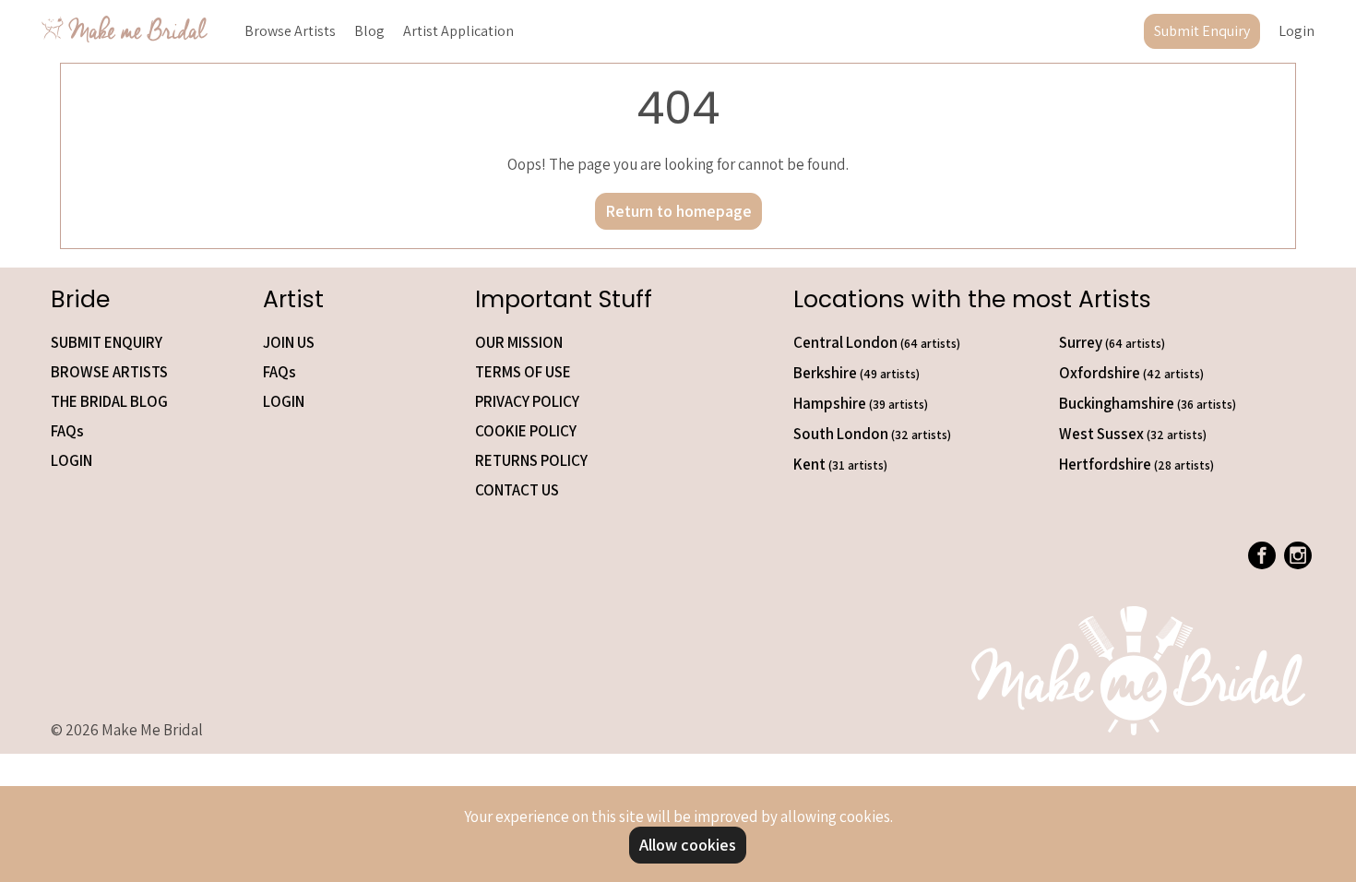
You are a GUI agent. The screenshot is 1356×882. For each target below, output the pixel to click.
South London (872, 433)
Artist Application (458, 31)
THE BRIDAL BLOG (109, 401)
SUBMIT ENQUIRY (106, 342)
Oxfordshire (1131, 373)
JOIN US (289, 342)
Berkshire (856, 373)
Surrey (1112, 342)
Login (1296, 31)
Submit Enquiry (1202, 31)
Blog (369, 31)
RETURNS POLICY (531, 460)
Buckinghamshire (1147, 403)
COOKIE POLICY (526, 431)
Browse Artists (290, 31)
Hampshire (860, 403)
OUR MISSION (519, 342)
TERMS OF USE (523, 372)
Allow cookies (687, 844)
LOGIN (71, 460)
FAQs (67, 431)
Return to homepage (678, 210)
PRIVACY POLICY (527, 401)
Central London (876, 342)
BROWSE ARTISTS (109, 372)
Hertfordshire (1136, 464)
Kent (840, 464)
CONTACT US (517, 490)
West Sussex (1133, 433)
